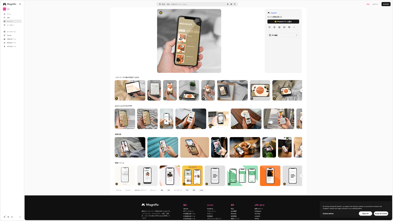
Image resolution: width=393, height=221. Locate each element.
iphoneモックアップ (140, 190)
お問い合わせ (259, 205)
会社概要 (234, 211)
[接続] (4, 217)
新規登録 (386, 4)
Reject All (365, 213)
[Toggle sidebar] (20, 4)
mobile (201, 190)
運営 (232, 205)
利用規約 (210, 216)
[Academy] (8, 217)
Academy (210, 209)
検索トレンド (235, 219)
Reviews (233, 214)
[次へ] (302, 90)
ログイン (375, 4)
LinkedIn (257, 216)
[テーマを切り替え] (12, 217)
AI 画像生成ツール (189, 214)
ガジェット (153, 190)
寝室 (194, 190)
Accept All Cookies (381, 213)
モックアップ (178, 190)
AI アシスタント (188, 211)
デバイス (128, 190)
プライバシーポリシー (214, 219)
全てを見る (135, 77)
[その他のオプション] (294, 27)
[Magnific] (150, 205)
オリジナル (171, 13)
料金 (368, 4)
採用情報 (234, 216)
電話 (162, 190)
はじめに (210, 205)
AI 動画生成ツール (189, 216)
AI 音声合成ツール (189, 219)
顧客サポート (259, 209)
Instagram (258, 211)
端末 (169, 190)
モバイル (118, 190)
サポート (210, 214)
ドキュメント (211, 211)
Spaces (185, 209)
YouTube (257, 214)
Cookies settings (328, 213)
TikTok (257, 219)
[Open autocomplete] (159, 4)
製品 (185, 205)
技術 (187, 190)
